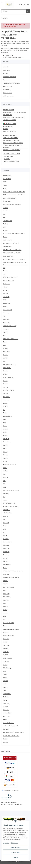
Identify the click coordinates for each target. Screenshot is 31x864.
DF (4, 409)
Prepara (5, 613)
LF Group (5, 539)
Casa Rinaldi (6, 303)
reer (4, 619)
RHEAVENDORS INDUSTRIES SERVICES (14, 259)
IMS (4, 480)
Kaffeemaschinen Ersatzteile (11, 140)
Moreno (5, 561)
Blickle (5, 182)
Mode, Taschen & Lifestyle (11, 161)
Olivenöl (5, 129)
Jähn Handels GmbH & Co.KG (11, 490)
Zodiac (5, 739)
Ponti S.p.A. (6, 284)
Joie (4, 497)
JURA (4, 227)
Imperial (5, 477)
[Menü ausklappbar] (2, 1)
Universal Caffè (7, 713)
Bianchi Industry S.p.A (9, 198)
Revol (4, 626)
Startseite (6, 67)
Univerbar (6, 710)
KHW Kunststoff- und (9, 503)
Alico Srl (5, 287)
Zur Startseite (9, 55)
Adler (4, 188)
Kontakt (5, 73)
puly (4, 616)
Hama (5, 461)
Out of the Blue (7, 309)
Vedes (5, 719)
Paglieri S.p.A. (7, 175)
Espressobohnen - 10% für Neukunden (14, 112)
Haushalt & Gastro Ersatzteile (11, 149)
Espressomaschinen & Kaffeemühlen (14, 117)
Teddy (5, 700)
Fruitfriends (6, 211)
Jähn (4, 214)
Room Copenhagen (8, 635)
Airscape (5, 313)
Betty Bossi (6, 351)
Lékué (5, 535)
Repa (4, 217)
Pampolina (6, 593)
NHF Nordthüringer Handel (11, 577)
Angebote (6, 158)
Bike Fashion (7, 368)
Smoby (5, 687)
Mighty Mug (6, 548)
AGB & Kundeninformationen (11, 83)
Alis (4, 316)
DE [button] (19, 4)
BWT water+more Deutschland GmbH (14, 195)
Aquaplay (6, 329)
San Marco (6, 297)
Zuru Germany (7, 220)
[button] (24, 4)
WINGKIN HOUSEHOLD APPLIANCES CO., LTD (14, 263)
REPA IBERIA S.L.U (8, 256)
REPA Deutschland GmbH (10, 277)
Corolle (5, 403)
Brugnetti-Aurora (8, 377)
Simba (5, 677)
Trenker (5, 208)
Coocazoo (6, 400)
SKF (4, 267)
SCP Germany (7, 668)
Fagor (4, 426)
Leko (4, 532)
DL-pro (5, 271)
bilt (4, 519)
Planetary (6, 600)
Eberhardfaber (7, 416)
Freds (4, 448)
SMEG (5, 684)
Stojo (4, 690)
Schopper (6, 661)
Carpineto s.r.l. (7, 246)
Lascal (5, 526)
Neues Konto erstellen (9, 76)
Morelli (5, 558)
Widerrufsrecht (7, 86)
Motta (5, 568)
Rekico (5, 306)
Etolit (4, 419)
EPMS (4, 300)
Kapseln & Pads (7, 114)
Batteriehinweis (7, 93)
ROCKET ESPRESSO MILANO (11, 629)
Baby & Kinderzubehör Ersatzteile (13, 143)
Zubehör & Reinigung (9, 120)
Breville (5, 371)
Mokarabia (6, 551)
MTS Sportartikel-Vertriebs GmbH (12, 571)
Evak (4, 422)
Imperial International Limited (12, 204)
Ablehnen (15, 857)
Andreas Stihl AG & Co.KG (10, 506)
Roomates (6, 639)
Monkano (6, 555)
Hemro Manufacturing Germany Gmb (14, 191)
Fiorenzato (6, 439)
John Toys (6, 493)
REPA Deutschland (8, 622)
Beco (4, 345)
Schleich (5, 655)
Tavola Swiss (7, 693)
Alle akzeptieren (15, 847)
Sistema (5, 681)
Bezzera (5, 355)
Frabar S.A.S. (7, 442)
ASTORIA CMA (7, 513)
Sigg (4, 671)
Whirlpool (6, 729)
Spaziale (5, 293)
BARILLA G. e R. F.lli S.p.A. (10, 338)
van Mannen (7, 716)
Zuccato (5, 742)
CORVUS (5, 406)
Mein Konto (6, 70)
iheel (4, 474)
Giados (5, 237)
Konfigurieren (15, 852)
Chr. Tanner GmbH (8, 390)
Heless (5, 468)
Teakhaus (6, 697)
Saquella (5, 648)
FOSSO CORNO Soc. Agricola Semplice (14, 233)
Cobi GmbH (6, 397)
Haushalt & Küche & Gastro (12, 153)
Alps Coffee (6, 319)
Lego (4, 529)
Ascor (4, 335)
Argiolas (5, 230)
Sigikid (5, 674)
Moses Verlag (7, 564)
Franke (5, 445)
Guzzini (5, 458)
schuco (5, 664)
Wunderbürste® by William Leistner (13, 732)
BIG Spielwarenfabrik (9, 364)
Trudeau (5, 706)
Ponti (4, 603)
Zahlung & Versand (8, 96)
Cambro (5, 387)
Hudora (5, 471)
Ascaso (5, 332)
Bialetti (5, 358)
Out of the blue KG (8, 587)
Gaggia (5, 451)
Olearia (5, 584)
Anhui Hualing (7, 201)
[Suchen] (28, 11)
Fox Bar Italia (7, 178)
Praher (5, 610)
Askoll (5, 185)
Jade (4, 487)
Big (4, 361)
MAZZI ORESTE (7, 542)
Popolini (5, 606)
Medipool (6, 545)
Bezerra (5, 516)
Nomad (5, 580)
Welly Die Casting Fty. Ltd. (10, 726)
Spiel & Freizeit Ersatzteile (10, 138)
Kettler (5, 500)
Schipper (5, 651)
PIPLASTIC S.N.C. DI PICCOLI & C (12, 249)
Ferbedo (5, 429)
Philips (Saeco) (7, 240)
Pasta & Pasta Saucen (9, 131)
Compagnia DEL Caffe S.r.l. (11, 243)
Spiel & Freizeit (8, 156)
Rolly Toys (6, 632)
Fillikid (5, 432)
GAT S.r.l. (6, 290)
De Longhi (6, 522)
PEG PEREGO (7, 597)
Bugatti (5, 380)
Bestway (5, 348)
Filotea (5, 435)
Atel (4, 274)
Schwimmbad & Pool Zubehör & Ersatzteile (12, 146)
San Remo (6, 645)
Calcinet (5, 384)
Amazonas (6, 322)
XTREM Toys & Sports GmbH (11, 735)
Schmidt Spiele (7, 658)
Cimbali (5, 393)
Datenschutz (14, 843)
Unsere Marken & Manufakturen (14, 57)
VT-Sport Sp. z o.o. (8, 722)
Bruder (5, 374)
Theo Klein (6, 703)
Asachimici (6, 509)
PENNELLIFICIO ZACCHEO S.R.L (12, 253)
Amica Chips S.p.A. (8, 280)
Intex (4, 484)
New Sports (6, 574)
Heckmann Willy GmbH (9, 464)
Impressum (6, 843)
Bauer (5, 342)
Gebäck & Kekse (7, 126)
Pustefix (5, 224)
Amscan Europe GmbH (9, 326)
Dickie (5, 413)
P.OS (4, 590)
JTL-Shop (18, 862)
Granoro (5, 455)
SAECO (5, 642)
